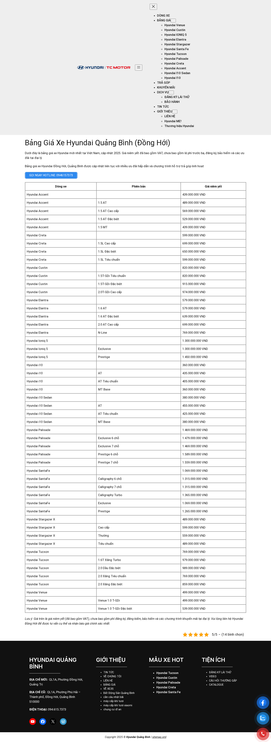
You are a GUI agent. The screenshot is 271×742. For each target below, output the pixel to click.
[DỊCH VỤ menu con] (171, 92)
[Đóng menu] (153, 7)
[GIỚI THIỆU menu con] (174, 112)
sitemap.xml (159, 737)
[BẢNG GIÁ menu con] (173, 20)
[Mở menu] (138, 68)
